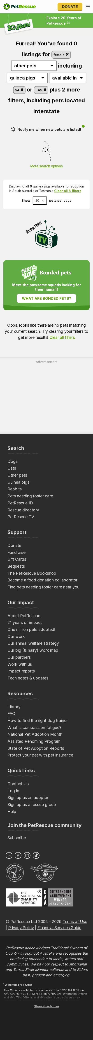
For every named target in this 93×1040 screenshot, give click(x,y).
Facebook (18, 855)
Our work (16, 636)
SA (17, 90)
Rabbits (14, 489)
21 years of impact (24, 622)
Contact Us (18, 783)
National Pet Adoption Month (34, 734)
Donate (70, 6)
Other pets (17, 475)
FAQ (11, 713)
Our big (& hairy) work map (32, 650)
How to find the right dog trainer (37, 720)
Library (14, 706)
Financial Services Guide (59, 927)
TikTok (36, 855)
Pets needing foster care (30, 496)
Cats (11, 468)
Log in (13, 790)
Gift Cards (16, 559)
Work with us (19, 664)
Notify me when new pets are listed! (49, 129)
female (59, 55)
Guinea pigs (18, 482)
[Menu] (87, 6)
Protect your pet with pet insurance (40, 755)
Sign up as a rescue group (31, 804)
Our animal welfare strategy (33, 643)
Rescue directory (23, 510)
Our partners (19, 657)
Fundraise (16, 552)
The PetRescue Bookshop (31, 573)
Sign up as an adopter (27, 797)
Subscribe (16, 837)
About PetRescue (23, 615)
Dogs (12, 461)
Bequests (16, 566)
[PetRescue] (19, 6)
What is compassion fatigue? (34, 727)
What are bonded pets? (46, 298)
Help (11, 811)
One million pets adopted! (31, 629)
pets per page (60, 200)
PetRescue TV (20, 516)
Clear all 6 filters (67, 191)
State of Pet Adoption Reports (35, 748)
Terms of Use (75, 921)
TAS (39, 90)
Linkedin (9, 855)
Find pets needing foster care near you (43, 587)
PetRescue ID (20, 503)
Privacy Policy (21, 927)
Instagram (27, 855)
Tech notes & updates (27, 678)
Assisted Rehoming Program (33, 741)
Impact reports (21, 671)
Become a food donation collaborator (42, 580)
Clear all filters (62, 337)
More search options (46, 166)
